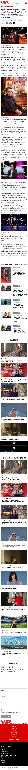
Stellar (3, 762)
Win (14, 738)
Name (3, 690)
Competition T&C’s (6, 764)
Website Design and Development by (18, 768)
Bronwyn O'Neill (6, 20)
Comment (4, 674)
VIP (2, 758)
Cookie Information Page (8, 755)
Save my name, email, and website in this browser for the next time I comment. (12, 711)
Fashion (14, 732)
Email (3, 697)
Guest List (14, 728)
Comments (20, 20)
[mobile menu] (26, 2)
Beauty (14, 730)
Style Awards (14, 740)
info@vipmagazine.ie (7, 748)
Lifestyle (14, 734)
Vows (14, 736)
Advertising (4, 751)
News (14, 726)
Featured (16, 267)
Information (4, 753)
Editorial (3, 749)
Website (3, 703)
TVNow (3, 760)
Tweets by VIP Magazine (8, 451)
